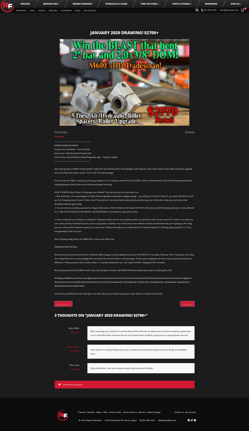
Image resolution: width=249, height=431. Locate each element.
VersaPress (211, 3)
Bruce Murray (73, 346)
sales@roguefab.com (229, 10)
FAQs (105, 412)
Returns (142, 412)
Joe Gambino (60, 131)
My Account (90, 11)
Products (82, 412)
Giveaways (66, 11)
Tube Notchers (149, 3)
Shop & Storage (181, 3)
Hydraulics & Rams (116, 3)
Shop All (236, 3)
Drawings (190, 131)
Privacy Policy (115, 412)
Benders (25, 3)
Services (53, 11)
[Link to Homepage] (62, 415)
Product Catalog (153, 412)
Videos (41, 11)
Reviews (90, 412)
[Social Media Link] (189, 420)
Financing (21, 11)
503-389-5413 (209, 10)
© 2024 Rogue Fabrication (90, 420)
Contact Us (179, 412)
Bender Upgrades (82, 3)
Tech (32, 11)
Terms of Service (130, 412)
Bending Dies (50, 3)
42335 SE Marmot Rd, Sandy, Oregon (121, 420)
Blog (77, 11)
